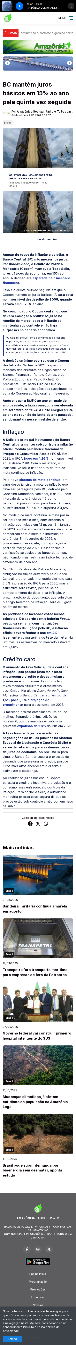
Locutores (38, 1297)
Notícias (38, 1305)
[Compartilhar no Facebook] (30, 824)
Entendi (13, 1339)
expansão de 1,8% (31, 726)
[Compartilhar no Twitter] (38, 824)
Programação (38, 1281)
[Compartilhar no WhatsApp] (45, 824)
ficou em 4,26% (36, 458)
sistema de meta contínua (40, 480)
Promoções (38, 1289)
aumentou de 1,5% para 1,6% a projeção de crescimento (34, 700)
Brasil (7, 122)
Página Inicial (38, 1273)
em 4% (52, 633)
